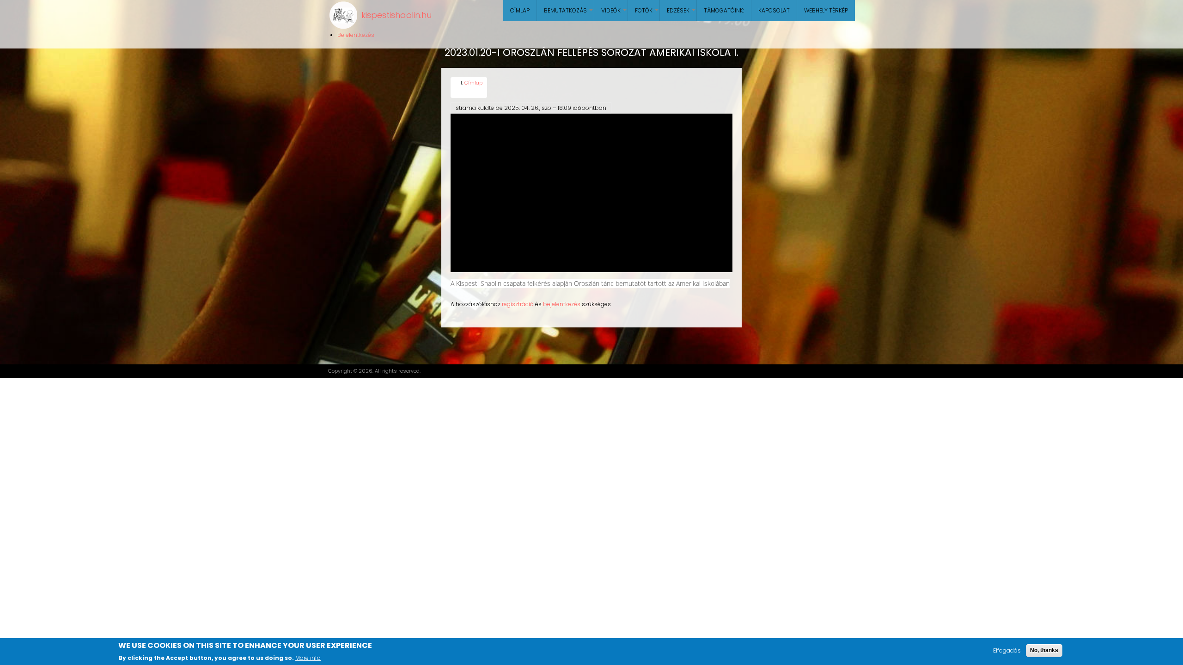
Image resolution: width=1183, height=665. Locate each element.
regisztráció (518, 304)
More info (308, 657)
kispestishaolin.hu (396, 15)
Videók (614, 13)
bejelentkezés (561, 304)
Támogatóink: (724, 10)
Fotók (647, 13)
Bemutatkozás (569, 13)
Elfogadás (1007, 650)
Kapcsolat (774, 10)
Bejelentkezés (355, 35)
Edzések (681, 13)
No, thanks (1044, 650)
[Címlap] (343, 15)
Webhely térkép (826, 10)
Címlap (520, 10)
